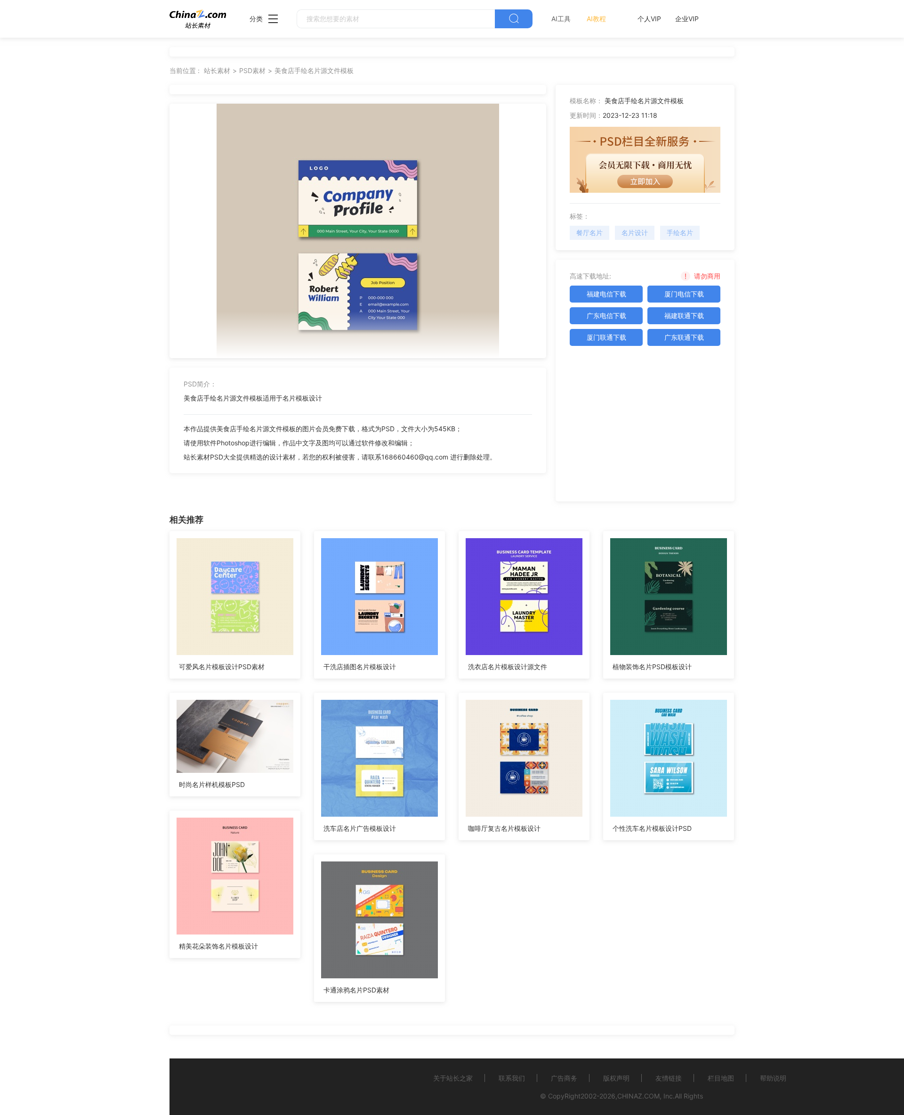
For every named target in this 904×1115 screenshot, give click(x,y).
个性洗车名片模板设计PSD (652, 828)
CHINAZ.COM (638, 1096)
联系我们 (512, 1078)
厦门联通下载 (606, 337)
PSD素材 (252, 70)
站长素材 (217, 70)
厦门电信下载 (684, 294)
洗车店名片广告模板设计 (359, 828)
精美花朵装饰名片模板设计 (218, 946)
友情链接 (668, 1078)
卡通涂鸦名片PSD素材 (356, 990)
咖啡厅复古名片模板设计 (504, 828)
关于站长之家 (453, 1078)
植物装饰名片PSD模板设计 (652, 667)
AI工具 (561, 19)
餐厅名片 (589, 233)
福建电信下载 (606, 294)
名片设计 (635, 233)
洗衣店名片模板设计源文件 (507, 667)
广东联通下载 (684, 337)
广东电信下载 (606, 316)
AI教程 (596, 19)
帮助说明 (773, 1078)
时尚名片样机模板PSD (212, 784)
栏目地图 (721, 1078)
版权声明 (616, 1078)
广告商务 (564, 1078)
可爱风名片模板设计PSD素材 (222, 667)
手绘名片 (680, 233)
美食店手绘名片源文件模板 (314, 70)
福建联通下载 (684, 316)
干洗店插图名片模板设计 (359, 667)
